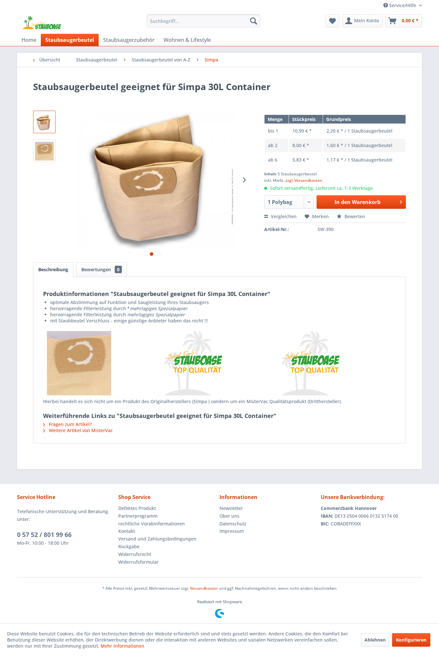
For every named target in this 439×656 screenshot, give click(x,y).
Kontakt (126, 531)
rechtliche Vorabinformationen (151, 524)
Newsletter (231, 508)
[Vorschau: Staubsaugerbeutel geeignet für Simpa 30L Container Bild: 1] (44, 122)
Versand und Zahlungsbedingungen (157, 539)
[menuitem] (203, 20)
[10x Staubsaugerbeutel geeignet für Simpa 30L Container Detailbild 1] (102, 363)
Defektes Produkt (137, 508)
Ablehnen (375, 640)
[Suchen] (253, 20)
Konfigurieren (411, 640)
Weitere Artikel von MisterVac (80, 430)
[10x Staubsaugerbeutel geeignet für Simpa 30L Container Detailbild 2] (220, 363)
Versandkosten (204, 588)
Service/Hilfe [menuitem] (402, 5)
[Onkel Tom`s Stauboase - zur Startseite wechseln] (42, 22)
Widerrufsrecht (134, 554)
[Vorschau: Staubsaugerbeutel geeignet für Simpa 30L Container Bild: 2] (44, 151)
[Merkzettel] (332, 20)
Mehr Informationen (122, 646)
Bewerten (354, 216)
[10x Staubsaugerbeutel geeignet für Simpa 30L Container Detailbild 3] (337, 363)
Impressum (232, 531)
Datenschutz (233, 524)
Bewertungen (100, 269)
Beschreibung (53, 269)
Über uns (229, 516)
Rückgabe (128, 546)
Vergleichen (283, 216)
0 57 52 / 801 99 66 (44, 535)
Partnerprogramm (137, 516)
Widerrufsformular (138, 562)
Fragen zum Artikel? (70, 424)
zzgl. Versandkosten (303, 180)
